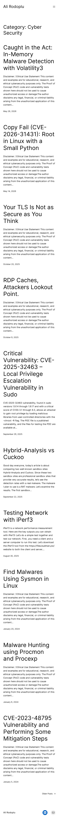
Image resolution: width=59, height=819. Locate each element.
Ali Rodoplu (13, 6)
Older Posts (49, 793)
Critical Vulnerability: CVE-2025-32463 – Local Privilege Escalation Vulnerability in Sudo (28, 374)
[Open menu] (54, 6)
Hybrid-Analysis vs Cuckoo (28, 453)
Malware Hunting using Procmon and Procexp (26, 652)
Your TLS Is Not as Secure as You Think (28, 214)
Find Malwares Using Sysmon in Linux (26, 578)
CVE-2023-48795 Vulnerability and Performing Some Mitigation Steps (27, 728)
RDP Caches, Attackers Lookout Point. (28, 287)
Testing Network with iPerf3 (25, 516)
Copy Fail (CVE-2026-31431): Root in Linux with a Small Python (28, 137)
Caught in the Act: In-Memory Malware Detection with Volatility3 (28, 57)
